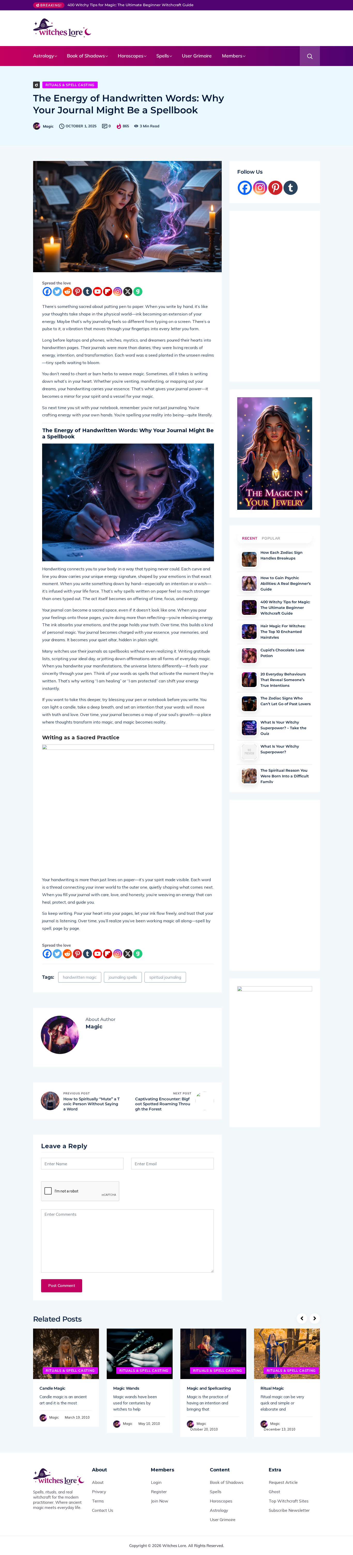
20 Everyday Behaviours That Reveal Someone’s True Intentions (283, 679)
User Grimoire (197, 56)
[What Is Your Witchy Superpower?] (249, 752)
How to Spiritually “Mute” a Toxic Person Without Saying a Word (91, 1103)
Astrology (43, 56)
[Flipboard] (107, 291)
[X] (127, 291)
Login (156, 1482)
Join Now (159, 1501)
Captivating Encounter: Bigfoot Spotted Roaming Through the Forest (162, 1103)
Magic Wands (126, 1388)
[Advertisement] (211, 27)
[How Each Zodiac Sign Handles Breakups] (249, 559)
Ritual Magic (272, 1388)
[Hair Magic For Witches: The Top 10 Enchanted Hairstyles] (249, 631)
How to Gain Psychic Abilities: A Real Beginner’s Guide (285, 583)
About (98, 1482)
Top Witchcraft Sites (289, 1501)
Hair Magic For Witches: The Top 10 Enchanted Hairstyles (282, 631)
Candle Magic (52, 1388)
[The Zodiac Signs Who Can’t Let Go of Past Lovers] (249, 703)
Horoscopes (130, 56)
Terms (98, 1501)
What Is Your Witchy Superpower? (279, 749)
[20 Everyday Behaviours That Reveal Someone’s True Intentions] (249, 679)
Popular (271, 538)
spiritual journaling (165, 977)
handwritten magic (79, 977)
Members (232, 56)
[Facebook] (47, 291)
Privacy (99, 1491)
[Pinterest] (77, 291)
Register (159, 1491)
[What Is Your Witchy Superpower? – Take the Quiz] (249, 727)
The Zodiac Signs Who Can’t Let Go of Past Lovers (285, 701)
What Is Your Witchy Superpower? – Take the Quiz (283, 727)
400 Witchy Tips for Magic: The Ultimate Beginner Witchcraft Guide (130, 5)
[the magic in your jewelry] (274, 453)
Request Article (283, 1482)
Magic (48, 126)
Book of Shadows (86, 56)
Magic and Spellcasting (209, 1388)
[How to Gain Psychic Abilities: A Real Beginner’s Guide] (249, 583)
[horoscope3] (274, 1052)
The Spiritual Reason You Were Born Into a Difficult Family (284, 775)
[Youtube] (97, 291)
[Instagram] (117, 291)
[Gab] (137, 291)
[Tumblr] (87, 291)
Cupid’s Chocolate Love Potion (282, 653)
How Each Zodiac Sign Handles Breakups (281, 555)
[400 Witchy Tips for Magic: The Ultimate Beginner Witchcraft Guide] (249, 607)
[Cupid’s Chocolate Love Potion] (249, 655)
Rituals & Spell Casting (70, 85)
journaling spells (123, 977)
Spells (162, 56)
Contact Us (102, 1510)
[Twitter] (57, 291)
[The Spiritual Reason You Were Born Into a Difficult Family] (249, 776)
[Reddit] (67, 291)
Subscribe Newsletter (289, 1510)
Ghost (274, 1491)
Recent (250, 538)
